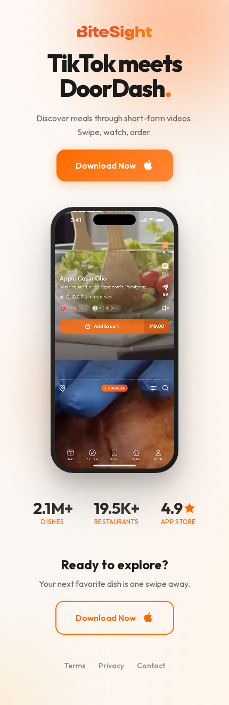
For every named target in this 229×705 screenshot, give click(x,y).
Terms (75, 665)
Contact (151, 665)
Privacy (111, 665)
